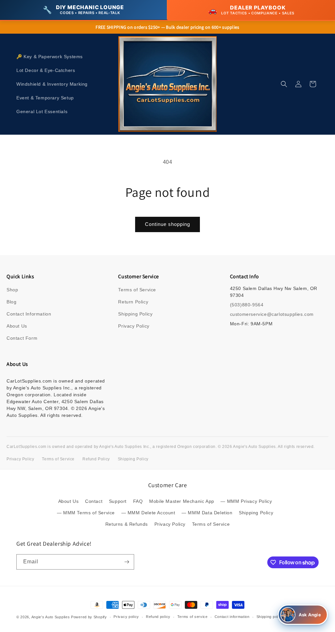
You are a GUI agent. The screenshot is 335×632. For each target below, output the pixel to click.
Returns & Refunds (126, 524)
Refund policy (158, 617)
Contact (93, 501)
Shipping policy (270, 617)
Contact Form (22, 338)
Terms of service (192, 617)
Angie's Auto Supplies (50, 617)
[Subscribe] (126, 562)
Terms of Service (137, 289)
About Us (17, 326)
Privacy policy (126, 617)
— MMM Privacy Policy (246, 501)
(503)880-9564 (247, 304)
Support (118, 501)
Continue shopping (167, 224)
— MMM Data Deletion (207, 512)
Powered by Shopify (89, 617)
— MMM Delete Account (148, 512)
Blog (11, 301)
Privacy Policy (133, 326)
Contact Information (29, 313)
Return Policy (133, 301)
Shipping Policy (135, 313)
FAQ (138, 501)
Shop (12, 289)
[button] (284, 84)
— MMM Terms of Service (86, 512)
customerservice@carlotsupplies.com (272, 314)
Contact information (232, 617)
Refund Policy (96, 459)
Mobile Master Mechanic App (181, 501)
